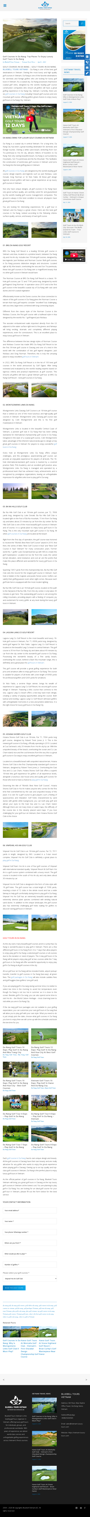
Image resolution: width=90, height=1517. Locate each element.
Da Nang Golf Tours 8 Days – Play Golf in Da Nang (44, 1145)
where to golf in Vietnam (26, 1317)
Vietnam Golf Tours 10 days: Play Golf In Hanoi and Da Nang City (42, 1083)
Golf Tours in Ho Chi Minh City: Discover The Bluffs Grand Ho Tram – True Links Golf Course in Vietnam (73, 229)
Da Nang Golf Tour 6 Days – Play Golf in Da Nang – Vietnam (43, 1116)
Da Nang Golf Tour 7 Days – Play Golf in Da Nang (15, 1145)
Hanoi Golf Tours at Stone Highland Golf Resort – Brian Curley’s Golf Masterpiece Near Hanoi (73, 163)
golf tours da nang (44, 1308)
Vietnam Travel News (28, 62)
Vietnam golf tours (22, 1314)
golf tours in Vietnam (30, 356)
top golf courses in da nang (46, 1311)
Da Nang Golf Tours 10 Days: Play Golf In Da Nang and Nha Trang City (15, 1050)
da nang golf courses (18, 1305)
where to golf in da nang (10, 1317)
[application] (74, 255)
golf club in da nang (31, 1305)
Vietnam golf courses (9, 1314)
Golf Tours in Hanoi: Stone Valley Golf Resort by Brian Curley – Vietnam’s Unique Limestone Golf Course (73, 196)
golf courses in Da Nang (15, 94)
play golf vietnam (31, 1311)
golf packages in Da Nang (21, 977)
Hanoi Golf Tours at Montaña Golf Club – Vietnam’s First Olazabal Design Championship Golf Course (73, 129)
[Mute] (80, 259)
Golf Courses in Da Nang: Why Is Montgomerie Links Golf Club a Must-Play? (73, 97)
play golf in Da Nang (40, 779)
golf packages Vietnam (31, 1308)
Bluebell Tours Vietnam (12, 62)
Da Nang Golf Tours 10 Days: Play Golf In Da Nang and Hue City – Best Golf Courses (15, 1084)
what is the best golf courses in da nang (41, 1314)
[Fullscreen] (83, 259)
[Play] (66, 259)
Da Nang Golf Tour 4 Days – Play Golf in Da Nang (15, 1115)
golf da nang (19, 1308)
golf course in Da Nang (16, 1158)
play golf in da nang (18, 1311)
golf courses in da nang (46, 1305)
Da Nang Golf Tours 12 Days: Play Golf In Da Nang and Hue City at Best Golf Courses (43, 1051)
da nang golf (7, 1305)
